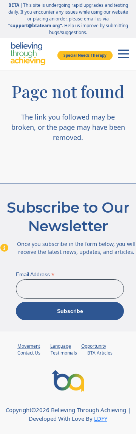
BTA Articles (100, 353)
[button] (124, 54)
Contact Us (28, 353)
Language (60, 346)
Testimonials (64, 353)
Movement (28, 346)
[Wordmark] (28, 53)
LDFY (100, 418)
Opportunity (93, 346)
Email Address (35, 274)
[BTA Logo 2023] (68, 381)
